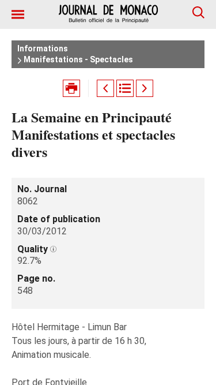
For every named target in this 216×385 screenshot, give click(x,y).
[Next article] (144, 88)
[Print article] (71, 88)
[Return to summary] (125, 88)
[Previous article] (105, 88)
